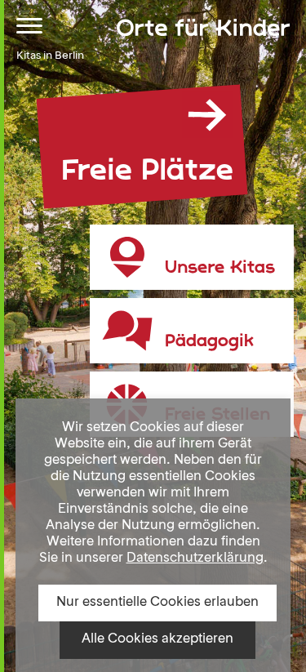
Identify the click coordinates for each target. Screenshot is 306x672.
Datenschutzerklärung (195, 558)
